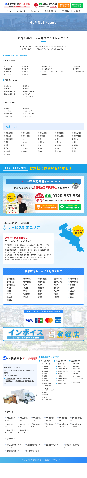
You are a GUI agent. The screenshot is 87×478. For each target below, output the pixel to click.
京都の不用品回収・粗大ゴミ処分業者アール (41, 460)
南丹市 (23, 145)
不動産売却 (76, 66)
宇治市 (23, 139)
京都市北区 (7, 136)
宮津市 (40, 145)
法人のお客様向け (78, 72)
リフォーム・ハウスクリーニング (52, 72)
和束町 (57, 148)
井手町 (6, 148)
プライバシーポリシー (30, 114)
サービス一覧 (21, 11)
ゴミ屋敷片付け (47, 69)
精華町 (74, 148)
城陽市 (57, 139)
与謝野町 (58, 151)
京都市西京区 (59, 133)
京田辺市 (41, 142)
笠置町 (40, 148)
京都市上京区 (59, 136)
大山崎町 (58, 145)
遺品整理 (45, 74)
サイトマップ (27, 111)
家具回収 (25, 69)
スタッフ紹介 (8, 116)
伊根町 (40, 151)
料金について (35, 11)
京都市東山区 (8, 139)
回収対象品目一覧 (50, 11)
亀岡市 (40, 139)
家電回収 (25, 72)
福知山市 (7, 154)
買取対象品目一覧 (9, 94)
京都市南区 (41, 136)
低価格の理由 (8, 114)
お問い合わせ (27, 116)
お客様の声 (26, 94)
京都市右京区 (25, 133)
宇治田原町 (24, 148)
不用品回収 (7, 69)
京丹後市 (58, 142)
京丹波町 (24, 151)
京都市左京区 (42, 133)
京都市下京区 (76, 136)
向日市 (74, 142)
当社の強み (7, 111)
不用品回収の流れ (29, 91)
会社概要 (77, 11)
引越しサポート (27, 74)
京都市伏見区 (8, 133)
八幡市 (6, 142)
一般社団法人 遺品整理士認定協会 (19, 382)
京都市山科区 (76, 133)
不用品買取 (65, 11)
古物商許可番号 (11, 378)
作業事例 (26, 89)
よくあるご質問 (28, 97)
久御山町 (75, 145)
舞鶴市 (74, 151)
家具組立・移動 (47, 66)
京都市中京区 (25, 136)
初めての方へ (8, 86)
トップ (9, 11)
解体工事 (76, 69)
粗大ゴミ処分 (8, 74)
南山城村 (7, 151)
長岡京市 (75, 139)
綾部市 (6, 145)
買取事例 (26, 86)
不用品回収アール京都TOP (16, 55)
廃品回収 (25, 66)
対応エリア (7, 108)
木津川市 (24, 142)
